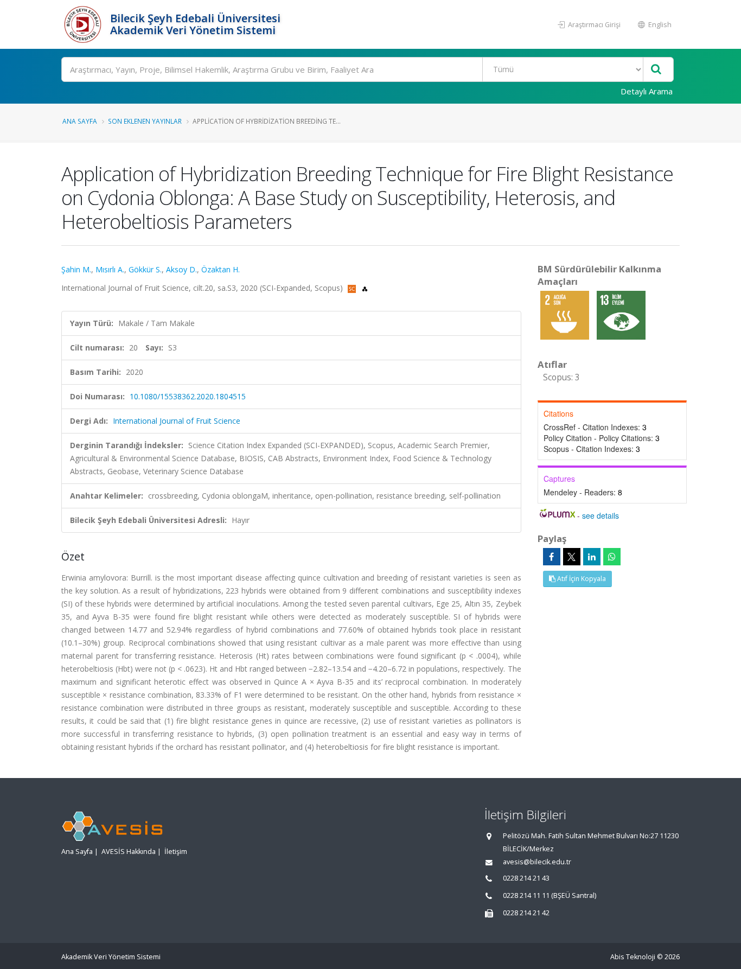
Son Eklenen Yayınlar (145, 121)
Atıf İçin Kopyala (580, 578)
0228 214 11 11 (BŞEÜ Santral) (549, 895)
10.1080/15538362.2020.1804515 (188, 396)
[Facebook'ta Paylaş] (551, 556)
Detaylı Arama (647, 91)
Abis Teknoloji (632, 956)
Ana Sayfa (79, 121)
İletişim (175, 851)
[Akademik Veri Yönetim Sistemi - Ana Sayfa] (84, 24)
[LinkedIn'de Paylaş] (592, 556)
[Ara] (656, 70)
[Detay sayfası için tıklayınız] (566, 314)
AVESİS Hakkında (128, 851)
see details (600, 515)
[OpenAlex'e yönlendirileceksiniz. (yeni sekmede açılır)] (365, 288)
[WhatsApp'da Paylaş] (612, 556)
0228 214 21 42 (526, 912)
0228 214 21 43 (526, 878)
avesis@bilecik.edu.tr (537, 861)
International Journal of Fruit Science (176, 421)
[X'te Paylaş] (571, 556)
